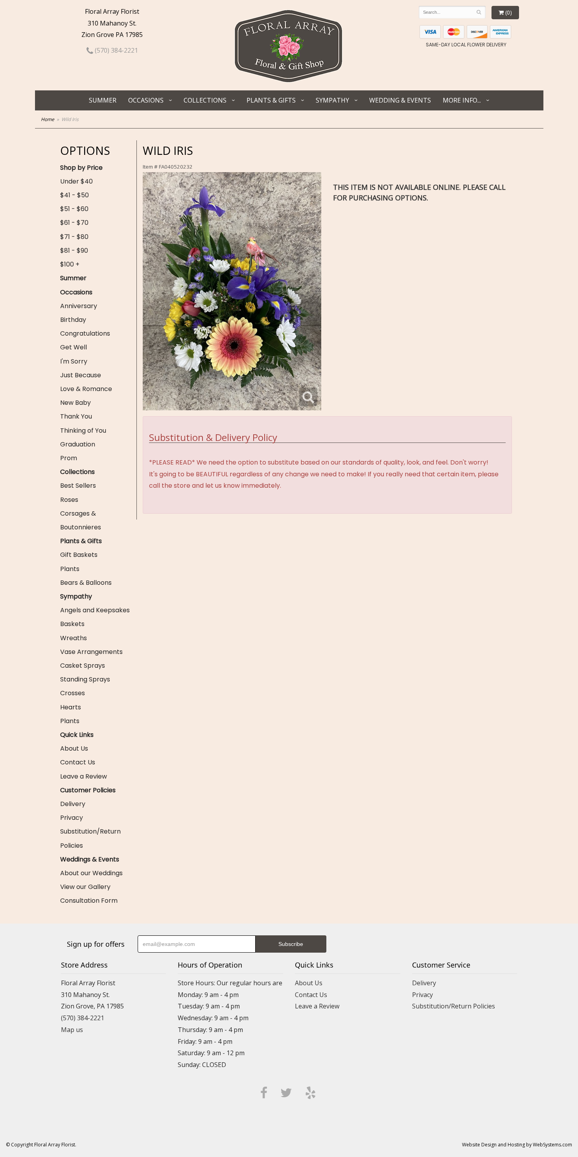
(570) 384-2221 (115, 50)
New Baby (75, 402)
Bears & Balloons (86, 582)
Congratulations (85, 333)
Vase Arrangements (91, 651)
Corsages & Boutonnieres (80, 520)
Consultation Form (89, 900)
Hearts (70, 707)
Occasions (146, 100)
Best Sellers (78, 485)
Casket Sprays (82, 665)
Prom (68, 458)
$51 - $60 (74, 208)
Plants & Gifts (271, 100)
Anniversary (78, 305)
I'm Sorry (73, 361)
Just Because (80, 375)
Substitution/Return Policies (90, 838)
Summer (102, 100)
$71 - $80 (74, 236)
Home (47, 119)
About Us (74, 748)
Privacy (71, 817)
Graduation (77, 444)
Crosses (72, 693)
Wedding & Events (400, 100)
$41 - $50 (74, 195)
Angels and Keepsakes (95, 610)
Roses (69, 499)
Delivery (72, 803)
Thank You (76, 416)
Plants (69, 568)
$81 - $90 (74, 250)
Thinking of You (83, 430)
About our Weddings (91, 873)
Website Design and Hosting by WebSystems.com (517, 1144)
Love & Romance (86, 388)
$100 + (69, 264)
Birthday (73, 319)
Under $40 (76, 181)
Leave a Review (83, 776)
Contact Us (77, 762)
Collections (205, 100)
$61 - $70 (74, 222)
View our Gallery (85, 886)
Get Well (73, 347)
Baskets (72, 623)
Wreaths (73, 638)
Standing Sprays (85, 679)
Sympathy (332, 100)
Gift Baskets (79, 554)
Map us (72, 1029)
